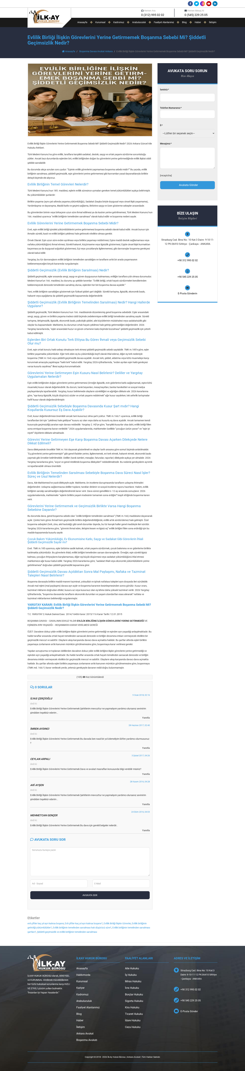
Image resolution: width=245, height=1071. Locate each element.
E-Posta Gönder (189, 1011)
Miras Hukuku (133, 981)
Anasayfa (82, 22)
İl (161, 125)
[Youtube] (208, 3)
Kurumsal (100, 22)
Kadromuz (118, 22)
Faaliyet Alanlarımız (164, 22)
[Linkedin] (215, 3)
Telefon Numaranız (170, 108)
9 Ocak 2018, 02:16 (141, 695)
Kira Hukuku (132, 1007)
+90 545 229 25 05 (188, 276)
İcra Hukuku (132, 987)
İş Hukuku (131, 974)
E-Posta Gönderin (187, 293)
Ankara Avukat (85, 1033)
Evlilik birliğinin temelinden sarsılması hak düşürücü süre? (82, 927)
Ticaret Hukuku (134, 1013)
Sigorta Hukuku (134, 1001)
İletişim (212, 22)
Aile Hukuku (132, 968)
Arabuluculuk (139, 22)
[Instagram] (202, 3)
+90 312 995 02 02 (188, 260)
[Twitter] (196, 3)
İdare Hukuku (132, 1020)
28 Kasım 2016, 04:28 (140, 782)
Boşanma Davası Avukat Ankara (96, 51)
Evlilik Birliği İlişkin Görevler (117, 923)
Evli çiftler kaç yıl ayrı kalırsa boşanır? (84, 923)
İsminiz (164, 89)
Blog (184, 22)
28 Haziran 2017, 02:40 (139, 725)
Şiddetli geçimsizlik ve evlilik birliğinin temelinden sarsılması (67, 932)
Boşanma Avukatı (86, 1040)
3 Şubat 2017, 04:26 (141, 755)
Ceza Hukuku (132, 1027)
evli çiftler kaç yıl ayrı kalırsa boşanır (46, 923)
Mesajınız (165, 143)
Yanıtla (146, 717)
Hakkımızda (83, 974)
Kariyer (80, 987)
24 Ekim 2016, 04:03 (140, 812)
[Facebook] (190, 3)
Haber (198, 22)
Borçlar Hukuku (134, 994)
